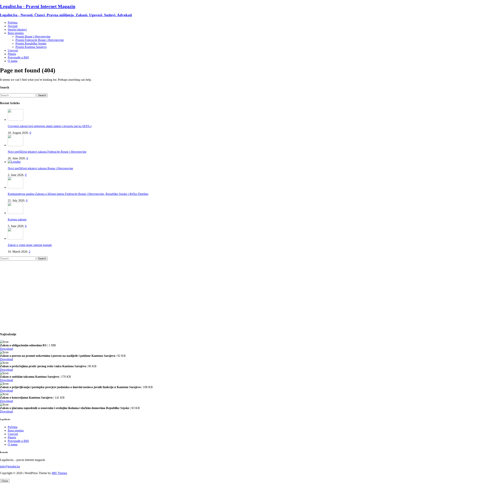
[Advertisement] (116, 298)
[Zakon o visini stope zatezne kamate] (15, 238)
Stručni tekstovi (17, 29)
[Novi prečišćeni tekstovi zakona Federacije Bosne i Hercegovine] (15, 145)
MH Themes (59, 473)
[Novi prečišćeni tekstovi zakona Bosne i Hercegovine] (14, 161)
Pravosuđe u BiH (18, 57)
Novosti (12, 26)
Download (6, 348)
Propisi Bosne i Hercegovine (32, 36)
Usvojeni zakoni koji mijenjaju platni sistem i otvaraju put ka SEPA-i (49, 126)
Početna (12, 22)
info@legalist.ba (10, 466)
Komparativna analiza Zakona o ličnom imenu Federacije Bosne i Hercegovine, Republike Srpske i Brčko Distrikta (78, 194)
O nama (12, 61)
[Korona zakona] (15, 212)
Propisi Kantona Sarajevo (31, 47)
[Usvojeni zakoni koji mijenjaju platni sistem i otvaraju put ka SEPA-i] (15, 119)
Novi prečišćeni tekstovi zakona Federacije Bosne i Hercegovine (47, 151)
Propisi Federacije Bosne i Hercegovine (39, 40)
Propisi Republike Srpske (30, 43)
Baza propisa (16, 33)
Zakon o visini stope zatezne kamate (30, 245)
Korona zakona (17, 219)
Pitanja (12, 54)
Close (5, 481)
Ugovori (13, 50)
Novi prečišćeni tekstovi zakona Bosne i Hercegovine (40, 168)
